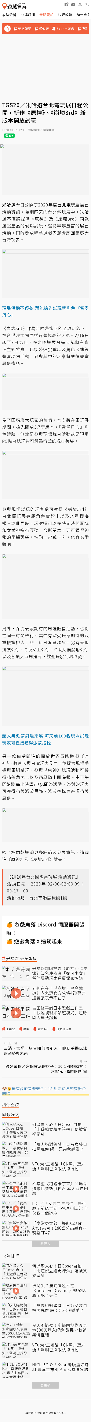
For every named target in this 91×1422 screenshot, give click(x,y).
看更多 (45, 1243)
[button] (87, 4)
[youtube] (73, 4)
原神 (26, 1029)
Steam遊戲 (65, 28)
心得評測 (28, 14)
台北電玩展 (64, 1029)
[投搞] (66, 4)
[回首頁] (14, 6)
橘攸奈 (44, 28)
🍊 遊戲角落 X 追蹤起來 (34, 941)
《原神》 (15, 859)
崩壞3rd (42, 1029)
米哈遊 (10, 1029)
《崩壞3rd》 (41, 859)
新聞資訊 (46, 14)
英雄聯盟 (25, 28)
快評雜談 (65, 14)
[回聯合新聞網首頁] (4, 6)
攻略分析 (9, 14)
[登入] (80, 5)
